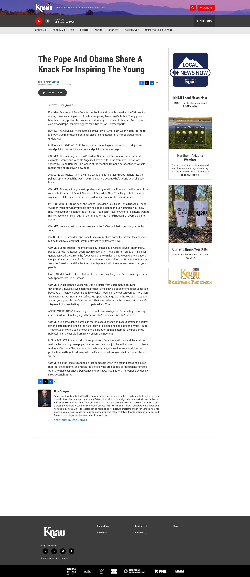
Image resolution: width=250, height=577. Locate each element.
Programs (59, 30)
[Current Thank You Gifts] (190, 214)
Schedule (40, 30)
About (98, 30)
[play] (39, 21)
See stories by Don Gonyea (70, 420)
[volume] (47, 21)
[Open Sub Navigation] (48, 30)
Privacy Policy (103, 526)
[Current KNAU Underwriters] (190, 276)
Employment (141, 526)
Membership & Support (158, 30)
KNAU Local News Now (190, 98)
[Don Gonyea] (44, 398)
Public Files (102, 533)
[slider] (52, 20)
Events (84, 30)
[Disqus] (125, 476)
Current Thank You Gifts (190, 249)
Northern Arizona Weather (190, 157)
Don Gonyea (53, 81)
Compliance (132, 30)
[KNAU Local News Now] (190, 69)
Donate (207, 7)
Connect (113, 30)
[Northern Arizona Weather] (190, 133)
